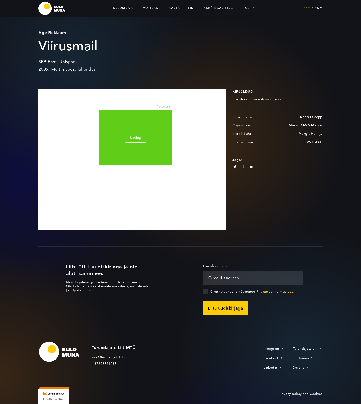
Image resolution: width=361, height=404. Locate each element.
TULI (247, 8)
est (307, 8)
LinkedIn (270, 368)
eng (319, 8)
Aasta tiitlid (181, 8)
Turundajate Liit (305, 349)
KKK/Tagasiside (218, 8)
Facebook (271, 358)
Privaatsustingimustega (275, 292)
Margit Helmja (311, 134)
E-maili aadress (215, 266)
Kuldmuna (123, 8)
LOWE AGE (313, 142)
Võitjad (151, 8)
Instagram (271, 349)
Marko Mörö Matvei (306, 125)
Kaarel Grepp (311, 117)
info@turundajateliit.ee (110, 357)
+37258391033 (104, 364)
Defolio (298, 368)
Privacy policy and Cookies (301, 394)
